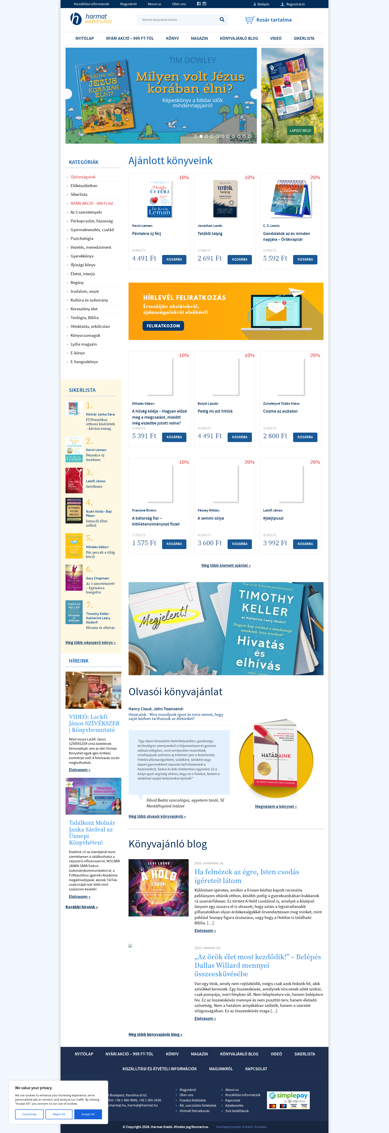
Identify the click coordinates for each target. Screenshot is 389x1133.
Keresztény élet (84, 309)
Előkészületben (84, 185)
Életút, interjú (83, 274)
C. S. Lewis (271, 225)
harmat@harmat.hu (143, 1105)
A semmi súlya (211, 518)
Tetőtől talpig (210, 234)
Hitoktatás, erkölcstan (90, 326)
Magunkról (128, 4)
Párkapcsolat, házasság (92, 221)
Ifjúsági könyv (83, 265)
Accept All (88, 1114)
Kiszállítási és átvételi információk (159, 1069)
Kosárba (174, 259)
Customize (29, 1114)
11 (249, 136)
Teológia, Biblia (85, 317)
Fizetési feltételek (193, 1100)
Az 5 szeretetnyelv (86, 212)
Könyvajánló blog (239, 38)
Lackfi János (272, 510)
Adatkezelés (234, 1105)
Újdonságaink (83, 177)
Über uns (179, 4)
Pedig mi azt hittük (215, 411)
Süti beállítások (237, 1111)
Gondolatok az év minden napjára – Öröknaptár (286, 236)
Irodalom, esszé (85, 291)
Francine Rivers (144, 510)
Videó (276, 38)
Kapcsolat (256, 1069)
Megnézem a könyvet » (276, 806)
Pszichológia (82, 238)
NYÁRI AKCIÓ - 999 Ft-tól (92, 203)
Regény (77, 282)
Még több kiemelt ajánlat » (226, 565)
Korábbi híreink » (82, 907)
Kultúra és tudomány (89, 300)
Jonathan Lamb (210, 225)
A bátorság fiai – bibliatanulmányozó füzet (156, 521)
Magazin (199, 38)
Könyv (172, 38)
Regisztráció (292, 4)
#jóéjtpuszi (273, 518)
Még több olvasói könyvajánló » (157, 816)
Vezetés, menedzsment (91, 247)
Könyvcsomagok (85, 335)
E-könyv (78, 353)
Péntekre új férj (146, 234)
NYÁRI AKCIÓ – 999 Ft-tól (130, 38)
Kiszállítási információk (91, 4)
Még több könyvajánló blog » (155, 1034)
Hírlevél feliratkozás (195, 1111)
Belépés (261, 4)
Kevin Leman (142, 225)
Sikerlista (304, 38)
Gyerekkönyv (82, 256)
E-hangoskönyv (84, 361)
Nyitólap (84, 38)
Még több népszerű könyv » (91, 643)
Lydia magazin (84, 344)
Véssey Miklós (208, 510)
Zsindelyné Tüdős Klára (281, 403)
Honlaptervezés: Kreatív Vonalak (241, 1127)
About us (154, 4)
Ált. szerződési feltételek (198, 1105)
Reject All (59, 1114)
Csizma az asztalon (280, 411)
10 (244, 136)
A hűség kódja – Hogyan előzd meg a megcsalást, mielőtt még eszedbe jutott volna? (159, 417)
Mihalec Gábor (143, 403)
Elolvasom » (205, 931)
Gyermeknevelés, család (92, 229)
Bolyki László (208, 403)
